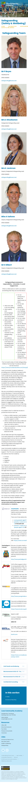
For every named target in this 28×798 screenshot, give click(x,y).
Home (3, 26)
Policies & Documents (6, 731)
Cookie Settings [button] (4, 755)
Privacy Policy (11, 755)
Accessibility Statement (6, 757)
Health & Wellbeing (6, 743)
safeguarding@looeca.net (9, 80)
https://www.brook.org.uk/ (19, 609)
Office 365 (3, 725)
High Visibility (19, 755)
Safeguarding (4, 745)
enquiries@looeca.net (6, 719)
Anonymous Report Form (7, 739)
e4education (9, 761)
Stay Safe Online (5, 741)
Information (12, 26)
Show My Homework (6, 727)
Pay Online (4, 729)
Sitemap (16, 757)
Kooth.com (14, 634)
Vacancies (4, 733)
